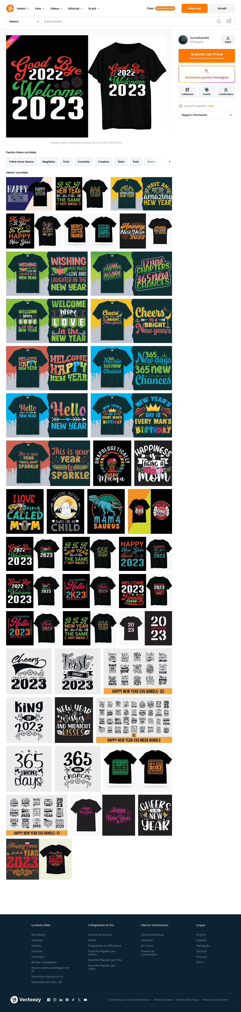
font (66, 161)
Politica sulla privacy (187, 999)
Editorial (73, 8)
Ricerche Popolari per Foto (105, 960)
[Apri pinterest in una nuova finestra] (67, 999)
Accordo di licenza (99, 934)
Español (201, 940)
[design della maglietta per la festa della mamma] (65, 511)
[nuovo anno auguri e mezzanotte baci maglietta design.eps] (74, 720)
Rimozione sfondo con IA (47, 976)
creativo (103, 161)
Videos (54, 8)
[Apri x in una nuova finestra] (79, 999)
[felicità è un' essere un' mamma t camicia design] (153, 463)
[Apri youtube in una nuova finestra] (85, 999)
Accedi (222, 8)
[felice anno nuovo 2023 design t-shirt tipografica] (29, 193)
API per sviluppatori (44, 962)
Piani (150, 8)
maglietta (48, 161)
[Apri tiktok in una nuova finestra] (73, 999)
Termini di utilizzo (163, 999)
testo (121, 161)
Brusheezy (38, 934)
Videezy (36, 945)
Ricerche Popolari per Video (102, 967)
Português (203, 945)
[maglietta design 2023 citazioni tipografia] (150, 511)
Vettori (21, 8)
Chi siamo (147, 945)
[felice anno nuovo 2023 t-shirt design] (146, 231)
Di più (92, 8)
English (201, 934)
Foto (38, 8)
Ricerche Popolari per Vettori (102, 952)
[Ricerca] (218, 21)
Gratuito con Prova (206, 56)
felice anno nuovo (21, 161)
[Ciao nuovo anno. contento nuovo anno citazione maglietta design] (47, 415)
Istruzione (37, 956)
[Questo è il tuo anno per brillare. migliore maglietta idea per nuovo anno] (48, 463)
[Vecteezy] (10, 8)
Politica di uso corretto (215, 999)
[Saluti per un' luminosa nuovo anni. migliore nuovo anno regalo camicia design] (131, 321)
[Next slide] (166, 161)
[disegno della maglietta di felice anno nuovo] (82, 193)
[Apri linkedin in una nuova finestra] (60, 999)
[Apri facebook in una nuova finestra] (48, 999)
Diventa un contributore (149, 952)
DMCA (92, 940)
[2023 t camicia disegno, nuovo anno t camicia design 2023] (146, 628)
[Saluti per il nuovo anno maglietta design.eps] (155, 815)
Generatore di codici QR (46, 982)
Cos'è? (210, 106)
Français (201, 956)
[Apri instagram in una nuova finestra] (54, 999)
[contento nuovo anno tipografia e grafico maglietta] (39, 859)
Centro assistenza (152, 934)
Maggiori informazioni (194, 115)
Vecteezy (36, 940)
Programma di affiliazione (104, 945)
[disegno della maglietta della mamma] (112, 463)
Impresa (36, 951)
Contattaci (147, 940)
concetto (84, 161)
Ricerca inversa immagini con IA (50, 969)
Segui (228, 41)
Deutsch (201, 951)
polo (136, 161)
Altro (199, 962)
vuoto (151, 161)
